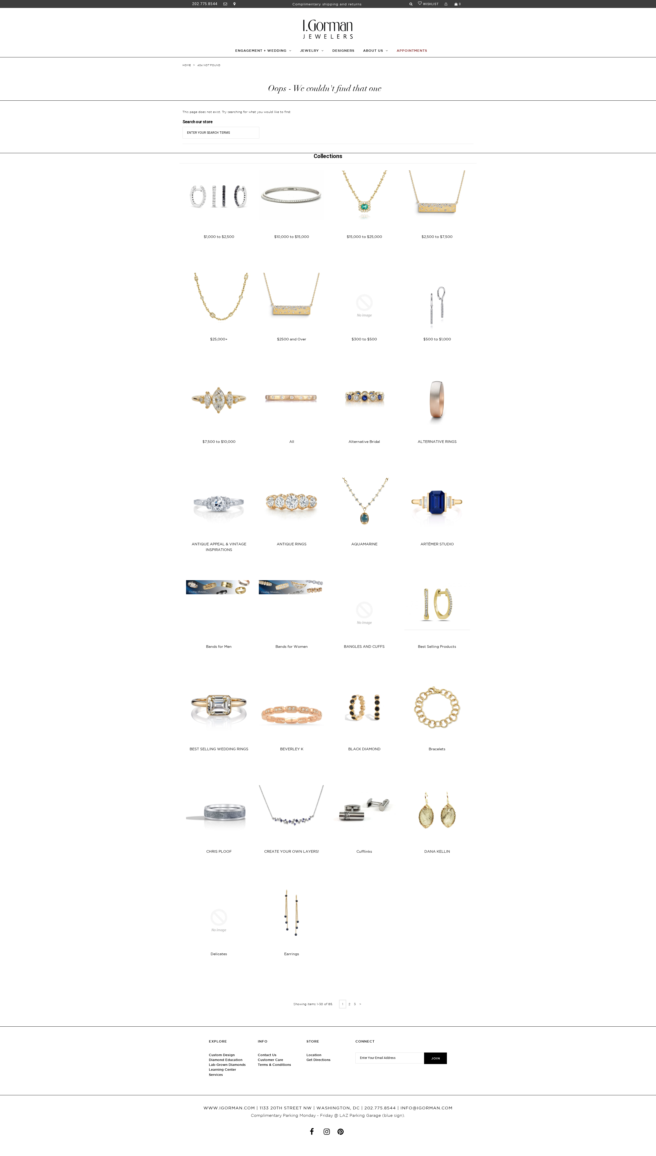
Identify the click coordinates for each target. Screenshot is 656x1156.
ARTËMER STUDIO (437, 544)
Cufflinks (364, 851)
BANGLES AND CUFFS (364, 646)
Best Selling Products (437, 646)
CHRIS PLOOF (219, 851)
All (291, 442)
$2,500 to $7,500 (437, 237)
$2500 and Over (291, 339)
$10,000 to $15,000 (291, 237)
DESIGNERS (343, 51)
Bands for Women (291, 646)
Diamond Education (225, 1060)
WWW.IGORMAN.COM (229, 1108)
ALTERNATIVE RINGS (437, 442)
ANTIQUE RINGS (291, 544)
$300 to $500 (364, 339)
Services (216, 1075)
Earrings (291, 954)
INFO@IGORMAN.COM (427, 1108)
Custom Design (222, 1055)
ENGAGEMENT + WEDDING (260, 51)
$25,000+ (219, 339)
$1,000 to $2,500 (219, 237)
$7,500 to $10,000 (218, 442)
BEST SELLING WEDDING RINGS (219, 749)
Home (186, 65)
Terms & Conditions (274, 1065)
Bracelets (437, 749)
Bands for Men (219, 646)
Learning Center (222, 1069)
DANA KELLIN (437, 851)
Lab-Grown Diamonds (227, 1065)
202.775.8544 (204, 4)
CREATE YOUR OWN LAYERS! (291, 851)
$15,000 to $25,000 (364, 237)
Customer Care (270, 1060)
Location (313, 1055)
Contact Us (267, 1055)
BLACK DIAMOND (364, 749)
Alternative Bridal (364, 442)
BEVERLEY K (291, 749)
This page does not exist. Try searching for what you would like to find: (236, 111)
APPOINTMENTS (412, 51)
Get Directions (318, 1060)
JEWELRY (309, 51)
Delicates (219, 954)
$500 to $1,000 (437, 339)
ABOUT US (373, 51)
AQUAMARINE (364, 544)
